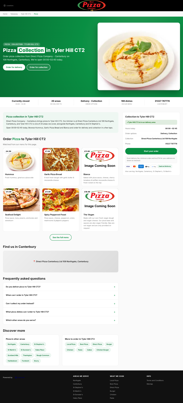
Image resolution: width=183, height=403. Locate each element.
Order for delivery (14, 67)
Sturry (36, 361)
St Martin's (12, 350)
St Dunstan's (26, 350)
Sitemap (150, 384)
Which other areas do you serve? (21, 320)
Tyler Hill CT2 (26, 14)
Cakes (89, 350)
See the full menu (61, 237)
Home (5, 14)
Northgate (12, 344)
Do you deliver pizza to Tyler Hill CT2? (23, 287)
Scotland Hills (13, 355)
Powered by (7, 377)
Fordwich (25, 361)
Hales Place (39, 350)
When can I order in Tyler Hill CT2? (21, 295)
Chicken (70, 350)
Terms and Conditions (155, 380)
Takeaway (14, 14)
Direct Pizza (97, 344)
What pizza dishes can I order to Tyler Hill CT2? (27, 312)
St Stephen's (39, 344)
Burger (109, 344)
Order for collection (38, 67)
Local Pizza (71, 344)
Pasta (80, 350)
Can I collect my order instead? (20, 303)
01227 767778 (162, 101)
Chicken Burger (103, 350)
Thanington (27, 355)
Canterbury (24, 344)
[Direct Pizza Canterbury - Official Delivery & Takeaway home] (91, 5)
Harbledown (12, 361)
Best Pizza (84, 344)
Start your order (151, 151)
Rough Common (43, 355)
